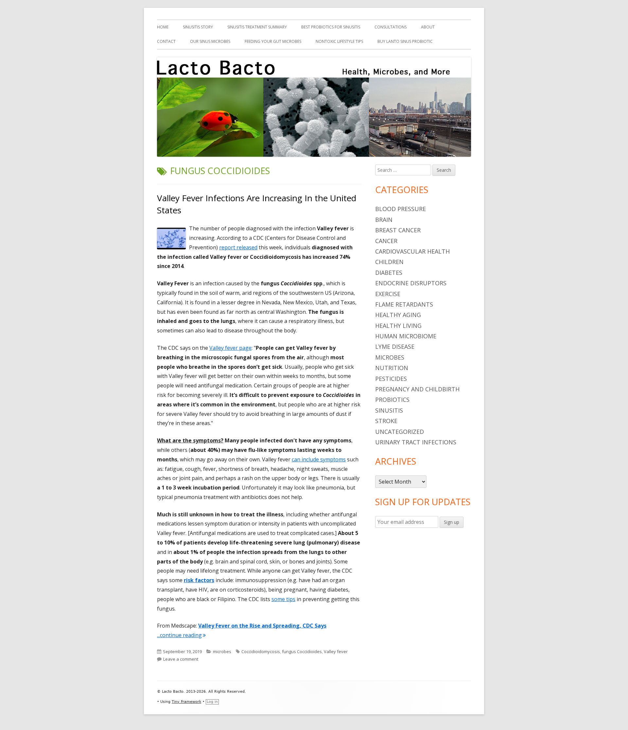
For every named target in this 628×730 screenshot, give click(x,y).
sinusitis (389, 410)
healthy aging (398, 315)
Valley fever (336, 651)
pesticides (391, 379)
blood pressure (400, 209)
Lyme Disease (394, 346)
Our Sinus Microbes (210, 41)
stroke (386, 421)
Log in (212, 702)
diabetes (388, 272)
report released (238, 247)
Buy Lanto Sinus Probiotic (405, 41)
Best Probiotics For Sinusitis (330, 27)
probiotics (392, 399)
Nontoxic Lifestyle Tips (339, 41)
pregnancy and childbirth (417, 389)
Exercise (387, 294)
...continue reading (181, 635)
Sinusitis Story (198, 27)
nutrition (391, 368)
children (389, 262)
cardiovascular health (412, 251)
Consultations (391, 27)
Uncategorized (399, 432)
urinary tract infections (415, 442)
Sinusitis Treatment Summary (257, 27)
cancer (386, 241)
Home (162, 27)
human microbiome (405, 336)
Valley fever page (230, 347)
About (428, 27)
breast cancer (398, 230)
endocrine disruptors (410, 283)
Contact (166, 41)
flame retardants (404, 304)
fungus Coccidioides (302, 651)
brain (383, 219)
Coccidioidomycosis (260, 651)
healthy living (398, 325)
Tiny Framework (186, 702)
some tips (283, 599)
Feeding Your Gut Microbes (273, 41)
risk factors (199, 580)
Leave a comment (180, 659)
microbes (222, 651)
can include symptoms (319, 459)
